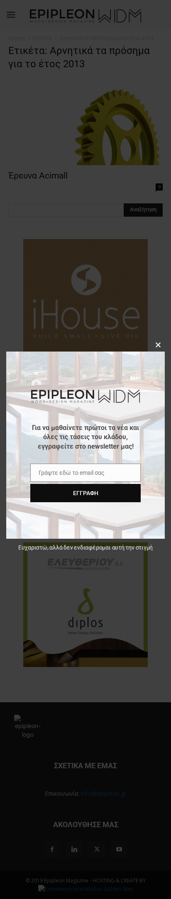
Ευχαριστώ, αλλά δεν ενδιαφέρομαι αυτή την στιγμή (85, 547)
